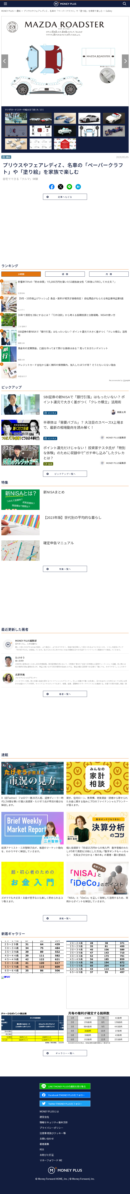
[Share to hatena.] (78, 186)
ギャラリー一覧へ (65, 1053)
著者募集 (44, 1144)
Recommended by (116, 380)
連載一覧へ (65, 918)
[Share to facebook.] (52, 186)
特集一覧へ (65, 568)
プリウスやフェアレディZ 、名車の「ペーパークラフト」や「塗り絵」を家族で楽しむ (63, 10)
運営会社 (44, 1117)
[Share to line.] (69, 186)
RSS (42, 1149)
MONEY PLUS (7, 10)
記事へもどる (65, 196)
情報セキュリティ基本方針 (54, 1122)
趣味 (19, 10)
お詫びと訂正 (47, 1155)
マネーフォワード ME (51, 1160)
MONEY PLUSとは (49, 1111)
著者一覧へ (65, 693)
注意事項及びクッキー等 (53, 1133)
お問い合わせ (47, 1138)
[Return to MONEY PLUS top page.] (65, 3)
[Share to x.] (60, 186)
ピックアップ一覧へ (65, 473)
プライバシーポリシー (51, 1127)
